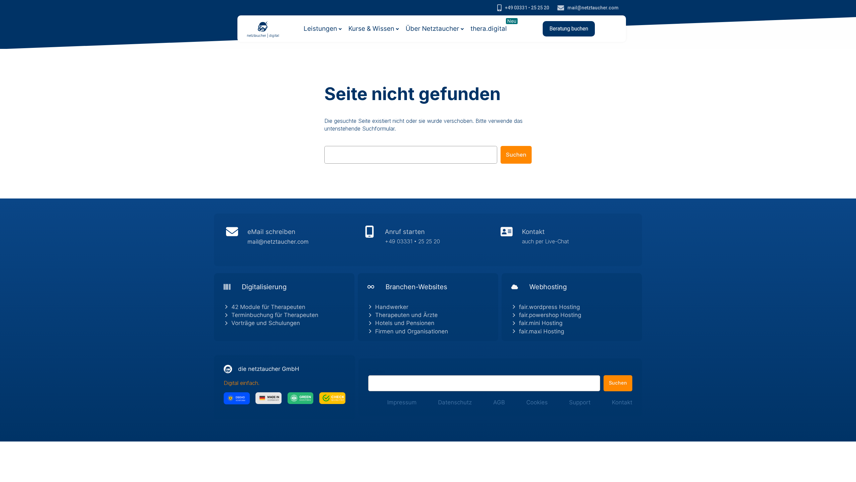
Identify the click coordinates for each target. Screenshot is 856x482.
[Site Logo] (263, 26)
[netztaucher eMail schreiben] (290, 240)
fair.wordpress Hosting (549, 307)
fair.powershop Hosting (550, 315)
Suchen (516, 154)
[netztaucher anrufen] (428, 240)
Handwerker (391, 307)
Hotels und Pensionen (404, 323)
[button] (569, 28)
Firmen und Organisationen (411, 331)
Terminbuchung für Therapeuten (274, 315)
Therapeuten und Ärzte (406, 315)
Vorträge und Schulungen (265, 323)
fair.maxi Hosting (541, 331)
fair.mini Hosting (540, 323)
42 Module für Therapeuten (268, 307)
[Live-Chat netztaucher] (565, 240)
